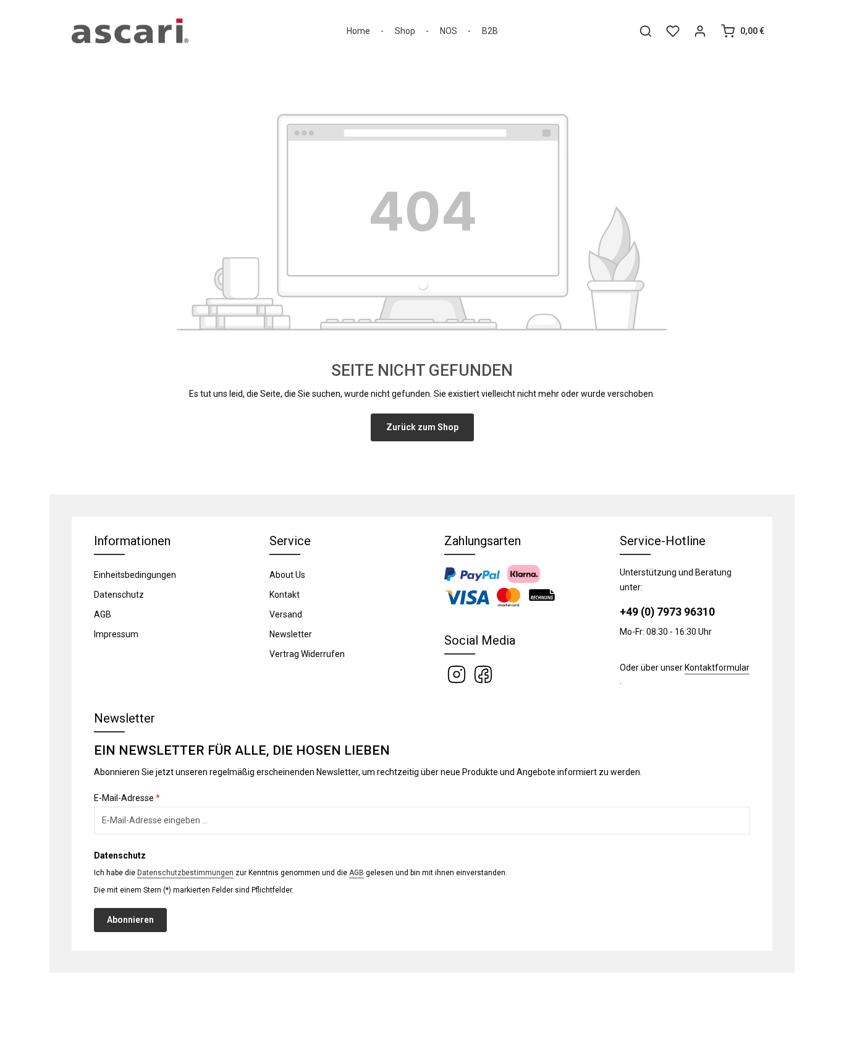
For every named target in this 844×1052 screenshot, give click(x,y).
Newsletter (290, 634)
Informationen (132, 540)
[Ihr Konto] (700, 31)
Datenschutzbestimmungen (185, 872)
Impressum (116, 634)
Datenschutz (119, 595)
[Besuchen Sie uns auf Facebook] (483, 674)
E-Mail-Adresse (127, 798)
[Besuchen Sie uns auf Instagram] (457, 674)
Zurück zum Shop (422, 427)
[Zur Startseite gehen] (130, 31)
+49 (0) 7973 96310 (667, 612)
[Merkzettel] (672, 31)
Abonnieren (130, 920)
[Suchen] (645, 31)
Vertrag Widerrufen (307, 654)
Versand (285, 614)
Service (290, 540)
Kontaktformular (717, 667)
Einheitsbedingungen (135, 575)
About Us (287, 575)
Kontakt (284, 595)
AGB (102, 614)
